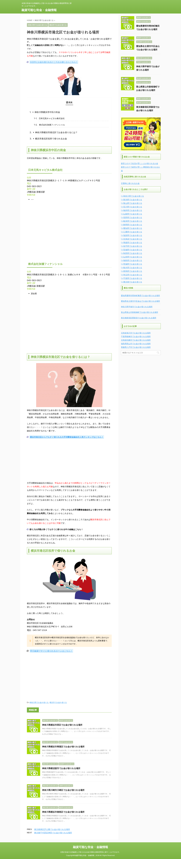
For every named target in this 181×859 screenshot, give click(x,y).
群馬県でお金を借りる (132, 271)
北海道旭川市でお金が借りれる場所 (136, 333)
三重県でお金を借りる (132, 232)
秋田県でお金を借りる (132, 253)
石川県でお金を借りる (132, 207)
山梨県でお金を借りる (132, 214)
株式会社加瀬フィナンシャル (52, 124)
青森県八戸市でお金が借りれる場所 (136, 347)
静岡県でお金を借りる (132, 224)
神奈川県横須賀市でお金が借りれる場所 (61, 768)
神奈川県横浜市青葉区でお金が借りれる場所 (63, 746)
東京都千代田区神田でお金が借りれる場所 (53, 832)
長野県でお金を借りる (132, 217)
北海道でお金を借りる (132, 239)
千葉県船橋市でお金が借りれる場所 (136, 336)
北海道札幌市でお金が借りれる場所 (136, 340)
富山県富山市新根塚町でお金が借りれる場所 (139, 312)
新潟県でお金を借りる (132, 199)
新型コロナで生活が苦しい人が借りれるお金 (139, 163)
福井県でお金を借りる (132, 210)
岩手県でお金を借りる (132, 246)
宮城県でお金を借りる (132, 250)
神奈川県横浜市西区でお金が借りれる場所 (62, 724)
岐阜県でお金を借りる (132, 221)
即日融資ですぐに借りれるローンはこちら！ (51, 651)
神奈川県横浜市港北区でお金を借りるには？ (56, 132)
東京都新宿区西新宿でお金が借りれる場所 (138, 318)
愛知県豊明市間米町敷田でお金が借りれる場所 (140, 295)
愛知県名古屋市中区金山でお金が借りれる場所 (140, 301)
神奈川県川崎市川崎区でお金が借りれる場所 (63, 790)
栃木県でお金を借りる (132, 267)
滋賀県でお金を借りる (132, 235)
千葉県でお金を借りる (132, 278)
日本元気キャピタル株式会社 (52, 118)
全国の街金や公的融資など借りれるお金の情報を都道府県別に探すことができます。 (90, 852)
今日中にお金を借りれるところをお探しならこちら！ (54, 62)
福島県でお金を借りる (132, 260)
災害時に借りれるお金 (130, 183)
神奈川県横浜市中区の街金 (47, 112)
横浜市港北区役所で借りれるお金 (51, 138)
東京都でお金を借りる (132, 282)
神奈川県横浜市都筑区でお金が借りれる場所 (63, 812)
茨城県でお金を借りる (132, 264)
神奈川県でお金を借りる (39, 702)
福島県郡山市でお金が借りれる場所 (136, 343)
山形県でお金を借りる (132, 257)
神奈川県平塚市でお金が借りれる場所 (137, 306)
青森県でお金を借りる (132, 242)
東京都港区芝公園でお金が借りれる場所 (52, 829)
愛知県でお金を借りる (132, 228)
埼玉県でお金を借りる (132, 275)
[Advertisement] (69, 460)
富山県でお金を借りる (132, 203)
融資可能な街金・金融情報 (39, 10)
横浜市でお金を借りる (58, 702)
